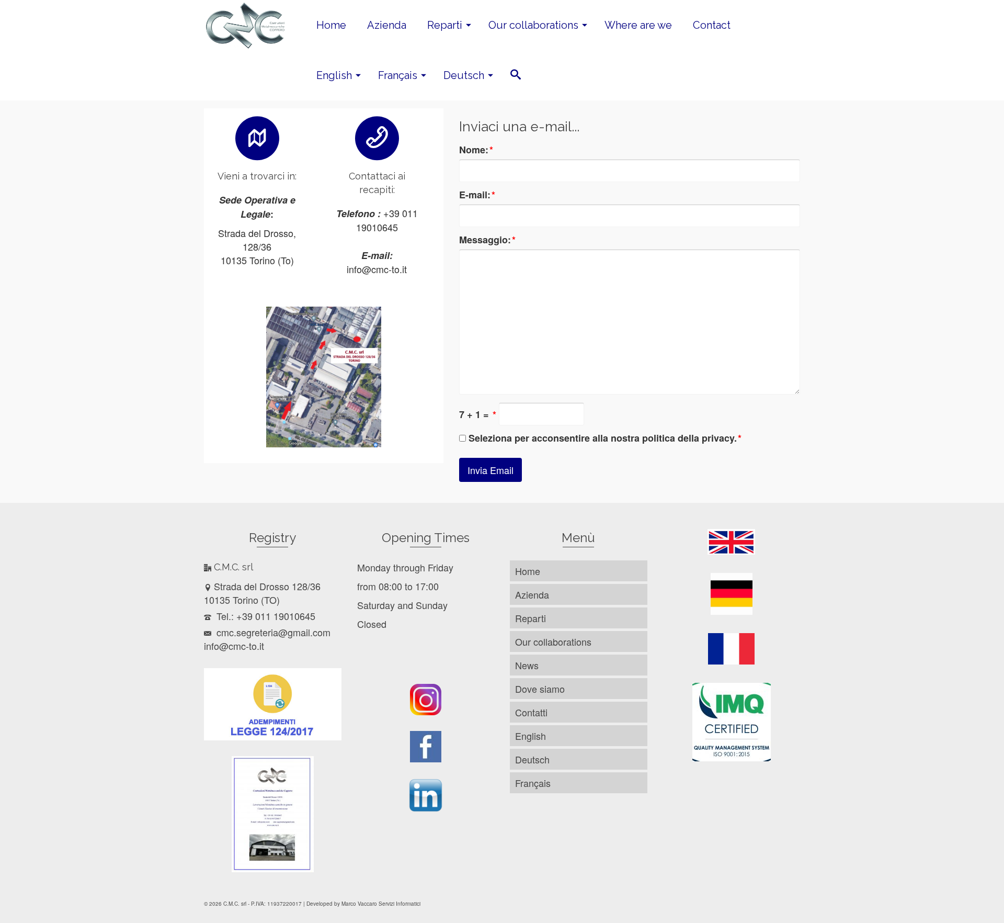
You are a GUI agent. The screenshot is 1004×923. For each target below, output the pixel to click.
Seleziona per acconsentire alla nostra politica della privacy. (605, 438)
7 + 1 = (477, 414)
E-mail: (477, 194)
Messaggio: (487, 239)
